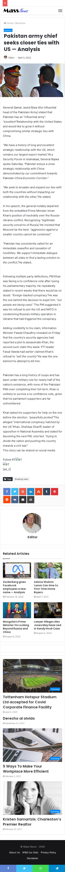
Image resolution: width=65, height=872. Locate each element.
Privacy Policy (48, 852)
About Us (14, 852)
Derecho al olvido (19, 718)
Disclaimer (32, 858)
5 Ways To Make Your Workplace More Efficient (26, 769)
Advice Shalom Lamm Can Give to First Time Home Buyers (46, 587)
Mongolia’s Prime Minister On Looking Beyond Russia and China (16, 627)
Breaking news (21, 479)
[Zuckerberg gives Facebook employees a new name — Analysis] (17, 570)
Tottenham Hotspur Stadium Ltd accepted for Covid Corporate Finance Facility (30, 702)
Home (9, 23)
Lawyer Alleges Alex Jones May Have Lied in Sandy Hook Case (47, 625)
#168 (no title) (30, 852)
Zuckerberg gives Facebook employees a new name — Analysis (14, 587)
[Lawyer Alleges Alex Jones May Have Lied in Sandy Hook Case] (48, 610)
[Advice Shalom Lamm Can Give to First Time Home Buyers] (48, 570)
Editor (11, 57)
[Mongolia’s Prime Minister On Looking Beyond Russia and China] (17, 610)
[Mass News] (15, 10)
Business (20, 23)
